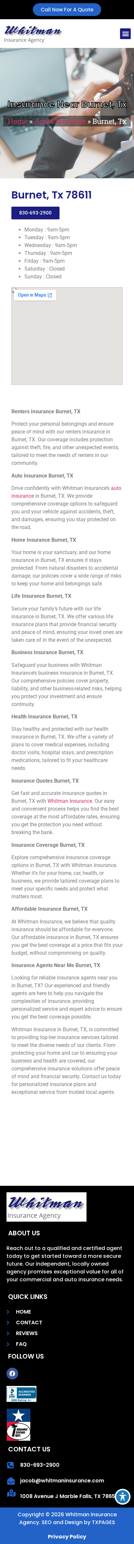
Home (18, 121)
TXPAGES (103, 1522)
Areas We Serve (60, 121)
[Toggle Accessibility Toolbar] (122, 1497)
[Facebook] (12, 1373)
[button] (125, 33)
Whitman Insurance (69, 801)
